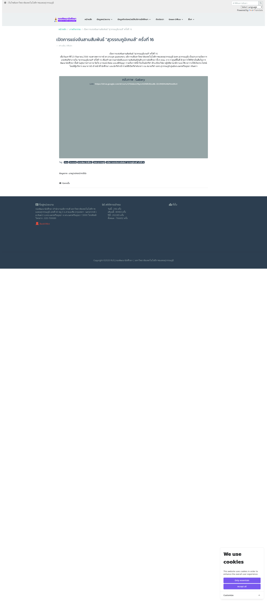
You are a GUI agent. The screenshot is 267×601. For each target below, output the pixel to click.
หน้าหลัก (88, 19)
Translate (258, 10)
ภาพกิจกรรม (75, 29)
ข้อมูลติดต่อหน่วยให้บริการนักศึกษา (133, 19)
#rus (66, 162)
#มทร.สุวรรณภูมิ (99, 162)
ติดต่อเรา (160, 19)
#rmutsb (73, 162)
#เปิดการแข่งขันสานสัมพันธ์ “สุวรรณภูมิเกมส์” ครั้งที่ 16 (125, 162)
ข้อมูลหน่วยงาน (103, 19)
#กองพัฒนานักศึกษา (85, 162)
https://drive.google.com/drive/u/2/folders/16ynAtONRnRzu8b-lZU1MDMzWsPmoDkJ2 (136, 83)
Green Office (175, 19)
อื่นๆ (190, 19)
